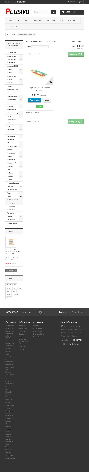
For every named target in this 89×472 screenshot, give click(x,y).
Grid (78, 48)
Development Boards (11, 101)
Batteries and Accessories (11, 74)
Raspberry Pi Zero (11, 168)
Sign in (80, 2)
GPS (9, 123)
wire (15, 288)
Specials (11, 231)
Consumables (12, 96)
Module (9, 285)
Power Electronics (11, 158)
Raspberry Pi (11, 163)
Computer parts (12, 89)
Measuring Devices (11, 131)
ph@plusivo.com (74, 344)
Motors (9, 143)
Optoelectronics (12, 146)
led (20, 288)
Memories (10, 139)
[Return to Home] (8, 34)
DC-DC (9, 298)
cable (8, 294)
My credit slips (37, 328)
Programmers (12, 223)
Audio (9, 69)
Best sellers (23, 331)
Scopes (9, 180)
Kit (15, 285)
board (8, 291)
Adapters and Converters (11, 61)
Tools (9, 193)
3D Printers (11, 220)
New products (23, 328)
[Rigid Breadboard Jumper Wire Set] (39, 71)
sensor (9, 288)
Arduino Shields (12, 66)
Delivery (22, 20)
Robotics (10, 173)
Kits (8, 126)
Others (9, 149)
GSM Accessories (11, 117)
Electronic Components (11, 107)
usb (14, 291)
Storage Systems (13, 183)
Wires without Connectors (12, 201)
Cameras (10, 83)
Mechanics (11, 136)
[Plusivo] (17, 11)
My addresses (37, 331)
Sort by (28, 47)
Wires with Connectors (11, 208)
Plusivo (15, 294)
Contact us (72, 2)
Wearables (10, 213)
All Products (11, 53)
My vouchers (37, 337)
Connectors (11, 93)
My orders (36, 325)
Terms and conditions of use (48, 20)
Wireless (10, 216)
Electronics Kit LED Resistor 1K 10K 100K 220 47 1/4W (13, 252)
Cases (9, 86)
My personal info (38, 334)
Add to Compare (33, 112)
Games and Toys (13, 113)
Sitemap (22, 349)
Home (11, 20)
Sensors (10, 176)
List (82, 48)
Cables (9, 79)
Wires (9, 196)
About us (73, 20)
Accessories (11, 56)
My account (38, 322)
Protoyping (11, 153)
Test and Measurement (11, 188)
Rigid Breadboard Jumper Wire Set (39, 89)
